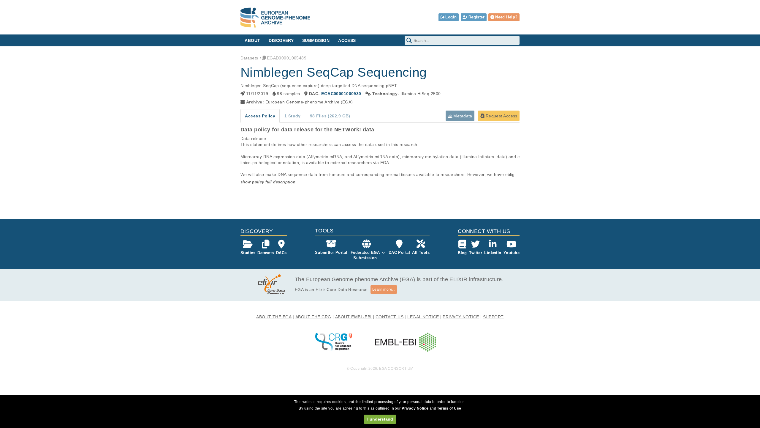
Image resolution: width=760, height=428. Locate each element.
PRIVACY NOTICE (461, 316)
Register (476, 17)
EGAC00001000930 (341, 93)
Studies (247, 253)
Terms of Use (449, 408)
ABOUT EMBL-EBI (353, 316)
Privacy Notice (415, 408)
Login (451, 17)
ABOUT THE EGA (274, 316)
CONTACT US (389, 316)
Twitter (475, 253)
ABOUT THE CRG (313, 316)
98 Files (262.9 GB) (330, 116)
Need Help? (506, 17)
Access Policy (260, 116)
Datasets (249, 58)
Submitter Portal (331, 252)
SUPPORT (493, 316)
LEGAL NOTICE (423, 316)
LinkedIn (492, 253)
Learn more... (383, 289)
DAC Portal (399, 252)
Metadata (462, 116)
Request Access (500, 116)
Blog (462, 253)
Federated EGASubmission (365, 255)
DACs (281, 253)
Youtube (512, 253)
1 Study (292, 116)
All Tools (421, 252)
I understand (380, 419)
